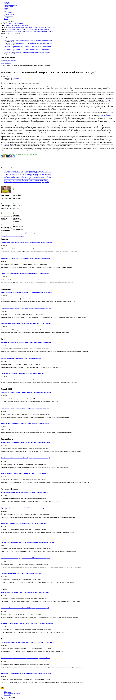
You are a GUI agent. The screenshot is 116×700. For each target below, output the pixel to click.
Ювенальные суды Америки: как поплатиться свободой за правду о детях (19, 154)
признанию (6, 144)
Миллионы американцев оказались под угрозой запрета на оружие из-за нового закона (27, 542)
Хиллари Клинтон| (38, 27)
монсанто (43, 31)
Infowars (7, 25)
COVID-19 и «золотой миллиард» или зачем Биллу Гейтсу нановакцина (22, 373)
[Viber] (11, 156)
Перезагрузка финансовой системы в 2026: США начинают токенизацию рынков (26, 508)
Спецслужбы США (11, 29)
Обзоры (6, 17)
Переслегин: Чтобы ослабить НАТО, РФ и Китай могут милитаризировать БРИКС (28, 43)
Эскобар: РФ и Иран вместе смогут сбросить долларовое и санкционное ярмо (24, 473)
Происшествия (8, 6)
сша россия (49, 31)
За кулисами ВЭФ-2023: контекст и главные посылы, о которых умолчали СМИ (27, 49)
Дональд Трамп (19, 27)
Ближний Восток (9, 14)
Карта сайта (7, 695)
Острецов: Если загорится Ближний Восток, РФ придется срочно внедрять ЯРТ (25, 442)
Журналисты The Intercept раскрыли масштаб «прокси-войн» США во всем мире (27, 46)
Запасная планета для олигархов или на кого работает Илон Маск (21, 358)
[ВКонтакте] (2, 156)
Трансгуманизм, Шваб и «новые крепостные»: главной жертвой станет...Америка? (26, 242)
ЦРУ (26, 29)
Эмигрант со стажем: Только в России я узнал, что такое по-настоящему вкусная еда (27, 623)
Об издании (7, 692)
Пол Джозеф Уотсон (50, 27)
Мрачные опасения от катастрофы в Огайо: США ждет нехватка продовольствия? (28, 40)
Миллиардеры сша (36, 31)
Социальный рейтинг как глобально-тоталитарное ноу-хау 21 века (21, 573)
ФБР (30, 29)
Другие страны (8, 16)
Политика (7, 3)
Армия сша (41, 29)
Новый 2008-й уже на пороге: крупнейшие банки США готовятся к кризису (24, 523)
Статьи (6, 19)
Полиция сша (35, 29)
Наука (6, 9)
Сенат (23, 29)
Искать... (3, 33)
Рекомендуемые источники (12, 693)
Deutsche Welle (23, 25)
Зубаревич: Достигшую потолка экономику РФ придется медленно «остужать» (25, 423)
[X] (7, 156)
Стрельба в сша (20, 31)
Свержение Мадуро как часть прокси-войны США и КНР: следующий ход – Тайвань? (27, 642)
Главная (6, 2)
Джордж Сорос (28, 27)
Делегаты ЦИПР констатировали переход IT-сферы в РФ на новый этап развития (26, 392)
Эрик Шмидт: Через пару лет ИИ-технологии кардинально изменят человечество (26, 342)
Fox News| (15, 25)
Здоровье (6, 11)
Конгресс (19, 29)
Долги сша (46, 29)
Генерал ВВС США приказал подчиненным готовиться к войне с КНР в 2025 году (26, 308)
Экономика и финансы (10, 5)
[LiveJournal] (9, 156)
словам (108, 100)
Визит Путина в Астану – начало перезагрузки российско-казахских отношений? (25, 408)
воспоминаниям (106, 115)
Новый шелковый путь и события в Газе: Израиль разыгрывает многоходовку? (25, 458)
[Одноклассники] (4, 156)
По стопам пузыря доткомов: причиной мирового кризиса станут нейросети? (24, 492)
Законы (6, 8)
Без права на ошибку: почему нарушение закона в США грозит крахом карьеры (25, 558)
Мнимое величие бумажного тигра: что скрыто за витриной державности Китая (25, 658)
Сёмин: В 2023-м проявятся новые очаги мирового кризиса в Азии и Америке (27, 52)
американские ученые (12, 31)
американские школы (28, 31)
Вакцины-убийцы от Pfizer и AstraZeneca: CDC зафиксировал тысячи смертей (25, 608)
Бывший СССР (8, 13)
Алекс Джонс (11, 27)
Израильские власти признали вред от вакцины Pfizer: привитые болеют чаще (25, 592)
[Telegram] (14, 156)
